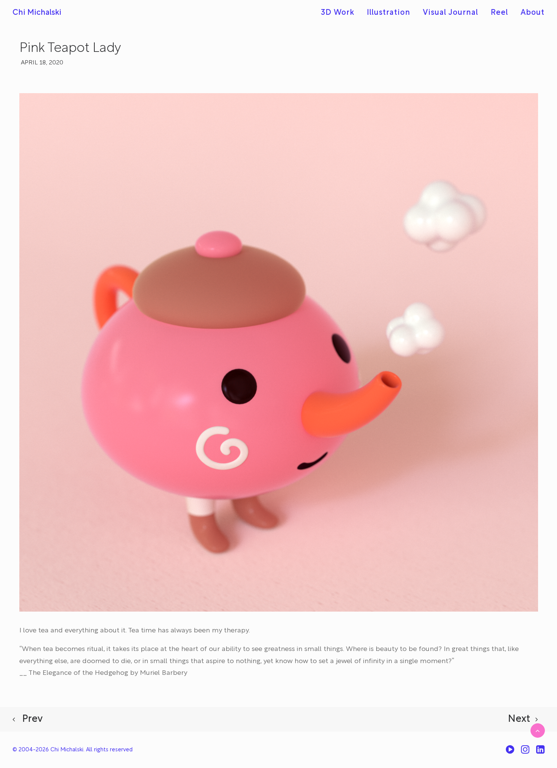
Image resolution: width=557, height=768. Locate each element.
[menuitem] (340, 13)
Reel (499, 13)
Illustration (388, 13)
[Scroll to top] (537, 730)
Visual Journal (450, 13)
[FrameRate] (510, 752)
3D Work (337, 13)
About (532, 13)
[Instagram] (525, 752)
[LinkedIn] (540, 752)
